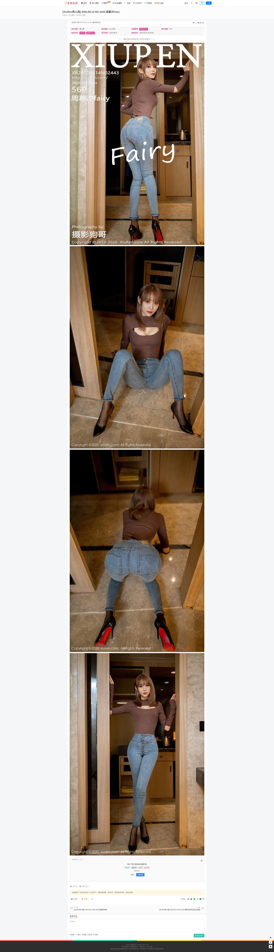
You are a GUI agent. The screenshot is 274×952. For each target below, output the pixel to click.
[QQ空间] (197, 899)
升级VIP (147, 39)
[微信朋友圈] (194, 899)
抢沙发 (202, 23)
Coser (138, 3)
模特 (106, 2)
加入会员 (160, 3)
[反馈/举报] (92, 899)
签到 (96, 934)
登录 (132, 875)
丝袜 (128, 3)
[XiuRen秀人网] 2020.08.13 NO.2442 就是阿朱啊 (90, 909)
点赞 (75, 899)
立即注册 (140, 875)
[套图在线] (70, 6)
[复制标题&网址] (203, 899)
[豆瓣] (200, 899)
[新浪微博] (188, 899)
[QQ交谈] (270, 946)
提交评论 (200, 935)
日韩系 (149, 3)
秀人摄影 (95, 3)
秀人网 (78, 15)
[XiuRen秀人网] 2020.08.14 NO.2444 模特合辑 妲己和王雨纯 (179, 909)
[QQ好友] (191, 899)
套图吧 (74, 22)
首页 (85, 3)
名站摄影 (118, 3)
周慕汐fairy (143, 29)
